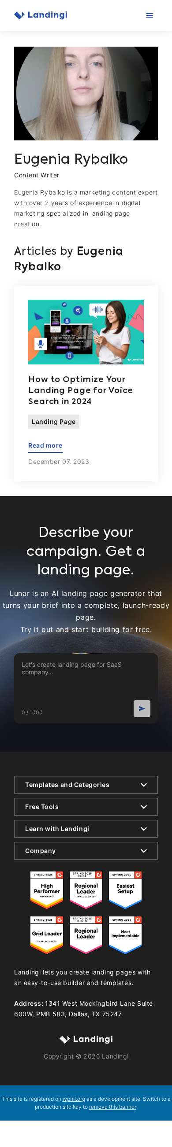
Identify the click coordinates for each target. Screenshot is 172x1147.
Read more (45, 445)
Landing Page (54, 421)
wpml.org (74, 1099)
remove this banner (112, 1106)
